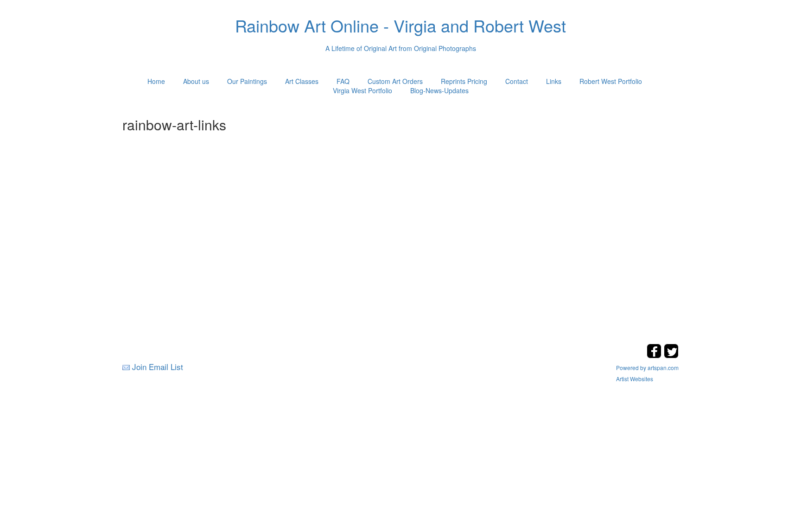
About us (196, 81)
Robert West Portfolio (610, 81)
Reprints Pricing (464, 81)
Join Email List (157, 366)
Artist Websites (634, 379)
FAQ (343, 81)
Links (553, 81)
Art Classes (301, 81)
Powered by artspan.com (647, 367)
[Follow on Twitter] (671, 355)
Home (156, 81)
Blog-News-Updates (439, 90)
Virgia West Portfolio (362, 90)
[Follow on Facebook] (655, 355)
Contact (516, 81)
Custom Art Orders (395, 81)
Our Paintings (247, 81)
